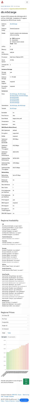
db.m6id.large (21, 105)
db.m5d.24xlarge (14, 102)
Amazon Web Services (5, 6)
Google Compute (9, 396)
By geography (11, 337)
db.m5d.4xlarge (23, 95)
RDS (12, 6)
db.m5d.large (13, 24)
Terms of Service (10, 401)
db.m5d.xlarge (22, 94)
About (19, 399)
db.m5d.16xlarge (14, 100)
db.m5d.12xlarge (14, 99)
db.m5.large (13, 108)
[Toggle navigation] (27, 2)
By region (4, 337)
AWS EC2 (14, 394)
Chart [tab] (3, 333)
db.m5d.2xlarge (14, 95)
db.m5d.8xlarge (14, 97)
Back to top (26, 394)
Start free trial (26, 381)
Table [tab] (9, 333)
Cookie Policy (19, 401)
